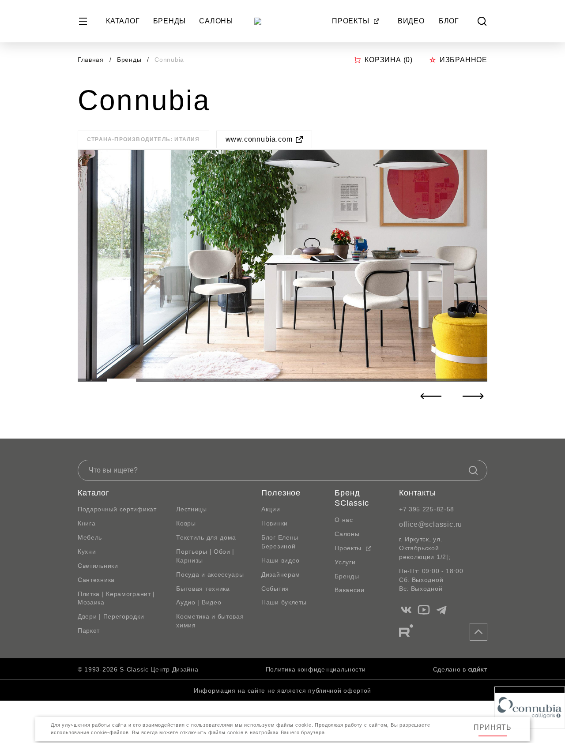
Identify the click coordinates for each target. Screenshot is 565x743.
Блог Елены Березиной (279, 542)
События (275, 588)
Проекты (350, 21)
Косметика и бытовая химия (210, 621)
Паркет (89, 630)
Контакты (417, 492)
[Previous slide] (431, 396)
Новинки (274, 523)
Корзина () (389, 60)
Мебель (90, 537)
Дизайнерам (280, 574)
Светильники (98, 565)
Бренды (169, 21)
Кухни (87, 551)
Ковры (186, 523)
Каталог (123, 21)
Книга (87, 523)
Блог (449, 21)
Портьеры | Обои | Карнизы (205, 556)
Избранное (463, 60)
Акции (270, 509)
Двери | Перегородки (111, 616)
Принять (493, 727)
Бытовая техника (203, 588)
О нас (344, 519)
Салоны (216, 21)
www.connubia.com (259, 139)
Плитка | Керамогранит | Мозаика (116, 598)
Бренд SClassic (352, 498)
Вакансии (350, 589)
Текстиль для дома (206, 537)
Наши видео (280, 560)
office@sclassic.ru (430, 524)
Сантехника (96, 579)
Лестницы (191, 509)
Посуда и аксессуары (210, 574)
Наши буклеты (283, 602)
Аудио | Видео (198, 602)
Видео (411, 21)
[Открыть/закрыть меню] (83, 21)
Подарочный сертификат (117, 509)
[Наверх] (478, 632)
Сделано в (449, 669)
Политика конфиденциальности (316, 669)
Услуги (345, 562)
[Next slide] (473, 396)
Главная (91, 59)
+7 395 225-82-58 (426, 509)
